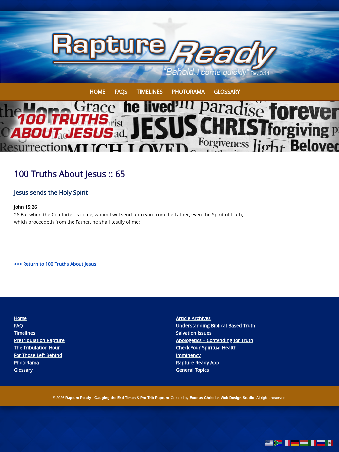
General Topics (192, 370)
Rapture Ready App (197, 362)
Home (97, 91)
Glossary (227, 91)
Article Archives (193, 318)
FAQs (121, 91)
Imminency (188, 355)
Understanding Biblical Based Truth (215, 325)
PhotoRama (26, 362)
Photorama (188, 91)
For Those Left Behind (38, 355)
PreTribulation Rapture (39, 340)
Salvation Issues (194, 333)
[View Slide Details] (169, 47)
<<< (55, 264)
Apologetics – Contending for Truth (214, 340)
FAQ (18, 325)
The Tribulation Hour (37, 347)
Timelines (150, 91)
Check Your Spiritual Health (206, 347)
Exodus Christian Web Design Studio (222, 398)
